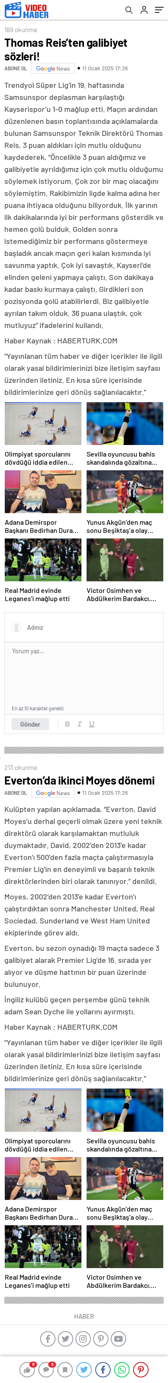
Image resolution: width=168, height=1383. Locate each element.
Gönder (30, 724)
